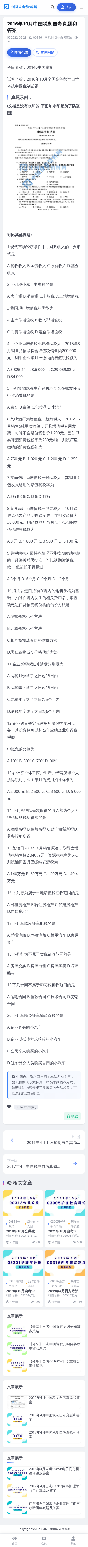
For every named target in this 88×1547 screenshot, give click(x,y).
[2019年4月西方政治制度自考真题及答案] (65, 1263)
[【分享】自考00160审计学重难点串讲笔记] (17, 1365)
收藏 (74, 1116)
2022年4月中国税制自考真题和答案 (54, 1399)
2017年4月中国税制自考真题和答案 (54, 1434)
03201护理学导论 (16, 1283)
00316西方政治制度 (57, 1283)
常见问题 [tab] (47, 52)
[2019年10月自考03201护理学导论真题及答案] (23, 1263)
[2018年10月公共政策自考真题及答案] (23, 1203)
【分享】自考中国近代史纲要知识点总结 (54, 1328)
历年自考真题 (63, 37)
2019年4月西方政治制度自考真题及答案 (65, 1292)
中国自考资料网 (60, 1529)
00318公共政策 (16, 1223)
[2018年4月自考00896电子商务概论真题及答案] (17, 1473)
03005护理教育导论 (57, 1223)
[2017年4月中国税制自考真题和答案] (17, 1436)
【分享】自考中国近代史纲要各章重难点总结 (54, 1346)
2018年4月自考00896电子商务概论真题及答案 (54, 1470)
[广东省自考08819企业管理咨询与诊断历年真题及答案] (17, 1507)
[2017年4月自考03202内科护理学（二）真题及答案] (17, 1490)
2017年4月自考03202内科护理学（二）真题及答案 (54, 1488)
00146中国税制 (43, 37)
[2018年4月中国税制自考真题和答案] (17, 1419)
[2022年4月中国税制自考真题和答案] (17, 1402)
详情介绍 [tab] (21, 52)
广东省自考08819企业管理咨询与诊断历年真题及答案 (54, 1505)
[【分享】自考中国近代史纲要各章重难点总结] (17, 1348)
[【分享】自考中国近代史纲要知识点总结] (17, 1330)
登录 (68, 7)
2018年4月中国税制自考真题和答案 (54, 1417)
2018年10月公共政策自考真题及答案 (22, 1233)
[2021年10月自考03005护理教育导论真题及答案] (65, 1203)
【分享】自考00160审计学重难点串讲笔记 (54, 1363)
